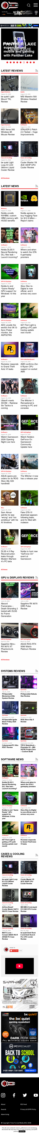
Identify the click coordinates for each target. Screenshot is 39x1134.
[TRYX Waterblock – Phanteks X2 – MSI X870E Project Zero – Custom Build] (29, 733)
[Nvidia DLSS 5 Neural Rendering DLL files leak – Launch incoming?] (10, 770)
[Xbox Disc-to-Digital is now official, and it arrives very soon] (29, 798)
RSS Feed (36, 70)
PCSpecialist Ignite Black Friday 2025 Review (9, 721)
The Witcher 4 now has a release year (29, 477)
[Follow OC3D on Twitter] (25, 1095)
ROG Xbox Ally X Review (27, 720)
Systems (5, 689)
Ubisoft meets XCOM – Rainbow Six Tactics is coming (9, 404)
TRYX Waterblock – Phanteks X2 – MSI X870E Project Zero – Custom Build (28, 748)
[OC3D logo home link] (9, 5)
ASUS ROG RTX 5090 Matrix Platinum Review (28, 646)
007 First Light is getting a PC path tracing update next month (29, 328)
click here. (22, 1131)
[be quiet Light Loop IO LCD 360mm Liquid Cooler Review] (10, 867)
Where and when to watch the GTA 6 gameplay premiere (29, 253)
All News (4, 569)
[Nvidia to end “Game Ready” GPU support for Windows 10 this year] (10, 798)
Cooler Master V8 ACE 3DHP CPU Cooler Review (29, 165)
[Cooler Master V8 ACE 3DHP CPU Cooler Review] (29, 867)
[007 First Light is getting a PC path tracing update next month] (10, 828)
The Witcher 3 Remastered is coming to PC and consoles (29, 404)
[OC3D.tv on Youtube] (36, 1095)
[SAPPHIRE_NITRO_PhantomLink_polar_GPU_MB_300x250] (19, 994)
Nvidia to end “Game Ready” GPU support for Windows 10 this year (8, 291)
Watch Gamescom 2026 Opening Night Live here (9, 439)
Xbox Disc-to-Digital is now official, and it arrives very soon (29, 289)
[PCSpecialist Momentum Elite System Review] (10, 682)
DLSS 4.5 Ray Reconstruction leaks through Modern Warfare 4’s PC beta (8, 556)
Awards (3, 1109)
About (3, 1104)
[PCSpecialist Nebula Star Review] (29, 682)
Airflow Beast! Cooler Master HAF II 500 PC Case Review (10, 909)
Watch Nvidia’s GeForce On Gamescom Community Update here (27, 441)
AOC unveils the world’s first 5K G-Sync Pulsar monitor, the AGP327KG (9, 329)
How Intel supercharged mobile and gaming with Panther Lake (19, 49)
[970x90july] (19, 25)
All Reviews (5, 178)
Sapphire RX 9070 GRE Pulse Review (29, 606)
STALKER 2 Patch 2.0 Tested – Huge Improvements (29, 132)
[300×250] (19, 1058)
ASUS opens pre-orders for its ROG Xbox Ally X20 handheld (9, 479)
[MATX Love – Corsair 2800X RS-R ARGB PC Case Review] (10, 920)
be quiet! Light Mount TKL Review (7, 99)
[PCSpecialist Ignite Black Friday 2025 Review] (10, 707)
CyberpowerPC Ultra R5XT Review (10, 746)
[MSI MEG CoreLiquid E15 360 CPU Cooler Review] (29, 895)
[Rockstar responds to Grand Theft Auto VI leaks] (29, 828)
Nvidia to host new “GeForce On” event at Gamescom (29, 555)
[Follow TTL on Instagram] (3, 1095)
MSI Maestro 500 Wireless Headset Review (29, 99)
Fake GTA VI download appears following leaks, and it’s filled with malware (29, 517)
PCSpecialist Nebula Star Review (29, 695)
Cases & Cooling (6, 158)
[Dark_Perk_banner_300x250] (19, 1027)
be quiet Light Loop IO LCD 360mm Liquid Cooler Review (7, 166)
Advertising (5, 1114)
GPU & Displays (6, 281)
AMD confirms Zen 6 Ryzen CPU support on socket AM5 (29, 367)
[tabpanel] (19, 44)
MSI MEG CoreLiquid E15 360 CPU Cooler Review (29, 909)
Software (24, 125)
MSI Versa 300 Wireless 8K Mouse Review (8, 132)
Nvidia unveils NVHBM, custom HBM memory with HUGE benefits (9, 216)
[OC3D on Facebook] (14, 1095)
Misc (22, 208)
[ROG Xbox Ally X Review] (29, 707)
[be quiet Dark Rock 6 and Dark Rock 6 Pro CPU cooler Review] (29, 920)
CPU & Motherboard (27, 359)
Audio (23, 92)
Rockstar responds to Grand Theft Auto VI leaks (9, 366)
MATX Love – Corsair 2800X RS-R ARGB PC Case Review (10, 935)
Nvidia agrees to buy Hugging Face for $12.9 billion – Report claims (29, 216)
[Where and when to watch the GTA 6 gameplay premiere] (29, 770)
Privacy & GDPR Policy (28, 1109)
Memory (4, 208)
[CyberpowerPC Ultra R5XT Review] (10, 733)
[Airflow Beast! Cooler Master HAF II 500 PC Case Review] (10, 895)
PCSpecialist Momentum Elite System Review (8, 696)
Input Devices (5, 92)
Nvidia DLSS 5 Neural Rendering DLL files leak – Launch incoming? (9, 253)
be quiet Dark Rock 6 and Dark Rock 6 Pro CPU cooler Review (28, 935)
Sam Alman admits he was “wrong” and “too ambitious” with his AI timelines (9, 517)
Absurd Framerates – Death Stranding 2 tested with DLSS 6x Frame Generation (9, 610)
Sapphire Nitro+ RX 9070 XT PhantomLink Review (8, 647)
